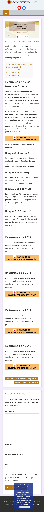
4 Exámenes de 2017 (13, 72)
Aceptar (24, 507)
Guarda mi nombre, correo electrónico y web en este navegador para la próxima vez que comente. (21, 477)
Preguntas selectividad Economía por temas (22, 379)
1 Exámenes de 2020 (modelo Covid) (19, 64)
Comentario (10, 411)
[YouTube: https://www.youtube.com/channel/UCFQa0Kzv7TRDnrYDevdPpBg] (19, 8)
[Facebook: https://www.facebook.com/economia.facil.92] (24, 8)
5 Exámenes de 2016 (13, 75)
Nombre (9, 444)
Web (7, 464)
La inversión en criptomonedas (26, 382)
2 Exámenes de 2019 (13, 67)
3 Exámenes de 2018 (13, 70)
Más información (23, 504)
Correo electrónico (14, 454)
